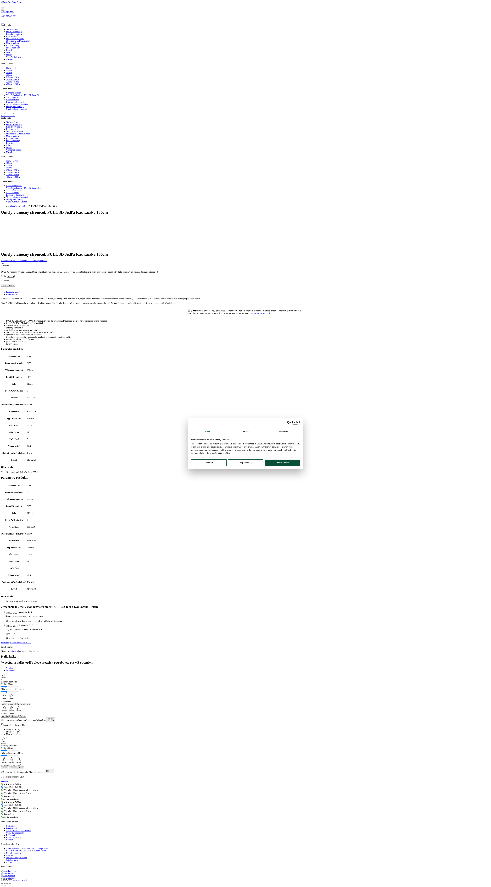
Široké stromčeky (13, 48)
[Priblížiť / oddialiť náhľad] (50, 720)
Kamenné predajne (13, 837)
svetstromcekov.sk (19, 880)
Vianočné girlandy (13, 97)
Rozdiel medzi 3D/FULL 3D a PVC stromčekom (26, 851)
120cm (9, 70)
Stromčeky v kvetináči (15, 38)
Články (9, 862)
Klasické (13, 768)
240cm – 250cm (12, 79)
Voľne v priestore (8, 704)
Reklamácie (11, 835)
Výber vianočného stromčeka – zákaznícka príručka (27, 848)
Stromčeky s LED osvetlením (18, 41)
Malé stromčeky (12, 43)
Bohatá (22, 716)
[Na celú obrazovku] (7, 883)
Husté (21, 768)
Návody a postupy (13, 853)
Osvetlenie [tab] (10, 670)
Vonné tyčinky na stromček (17, 104)
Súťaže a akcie (12, 860)
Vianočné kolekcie (13, 57)
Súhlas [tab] (207, 431)
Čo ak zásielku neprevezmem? (18, 830)
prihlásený (14, 651)
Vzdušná (5, 716)
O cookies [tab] (283, 431)
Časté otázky (11, 826)
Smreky (9, 55)
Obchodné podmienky (15, 833)
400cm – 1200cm (13, 84)
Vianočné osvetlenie (14, 93)
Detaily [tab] (245, 431)
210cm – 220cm (12, 77)
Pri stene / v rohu (23, 704)
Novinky (9, 59)
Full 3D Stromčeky (14, 32)
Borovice (10, 50)
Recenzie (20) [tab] (11, 294)
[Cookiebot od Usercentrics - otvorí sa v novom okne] (289, 423)
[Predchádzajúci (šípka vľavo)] (2, 885)
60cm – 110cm (12, 68)
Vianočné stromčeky (18, 206)
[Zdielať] (5, 883)
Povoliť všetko (282, 463)
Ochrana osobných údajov (16, 858)
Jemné (4, 768)
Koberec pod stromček (15, 102)
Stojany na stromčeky (15, 107)
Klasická (14, 716)
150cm (9, 72)
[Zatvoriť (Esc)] (2, 883)
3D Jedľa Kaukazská (260, 313)
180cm (9, 75)
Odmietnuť (209, 463)
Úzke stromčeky (12, 45)
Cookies (9, 855)
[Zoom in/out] (10, 883)
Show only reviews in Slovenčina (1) (16, 642)
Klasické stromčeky (14, 34)
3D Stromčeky (12, 29)
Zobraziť (4, 781)
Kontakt (9, 840)
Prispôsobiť (244, 463)
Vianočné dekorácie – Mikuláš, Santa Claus (23, 95)
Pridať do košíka (8, 285)
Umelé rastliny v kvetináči (16, 109)
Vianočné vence (12, 100)
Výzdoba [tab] (10, 668)
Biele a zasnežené (13, 36)
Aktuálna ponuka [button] (8, 115)
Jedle (8, 52)
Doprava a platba (13, 828)
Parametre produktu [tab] (14, 292)
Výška (3, 276)
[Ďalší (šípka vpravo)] (5, 885)
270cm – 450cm (12, 82)
